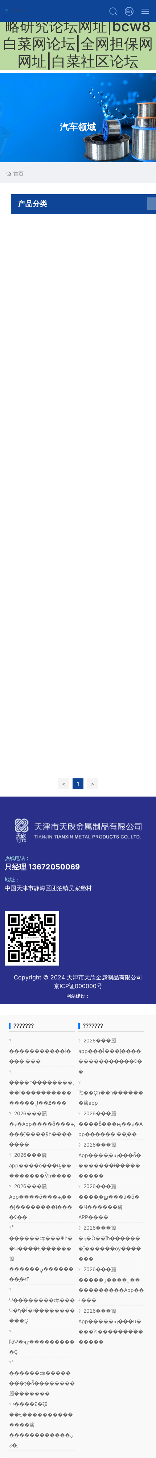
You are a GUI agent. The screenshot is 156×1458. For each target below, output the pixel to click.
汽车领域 (78, 126)
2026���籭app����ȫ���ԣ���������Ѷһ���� (40, 1165)
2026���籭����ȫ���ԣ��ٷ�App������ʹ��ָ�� (110, 1123)
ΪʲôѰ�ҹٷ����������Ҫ (42, 1342)
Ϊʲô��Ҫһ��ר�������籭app (110, 1093)
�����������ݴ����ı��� (40, 1051)
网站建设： (78, 996)
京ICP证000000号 (78, 986)
